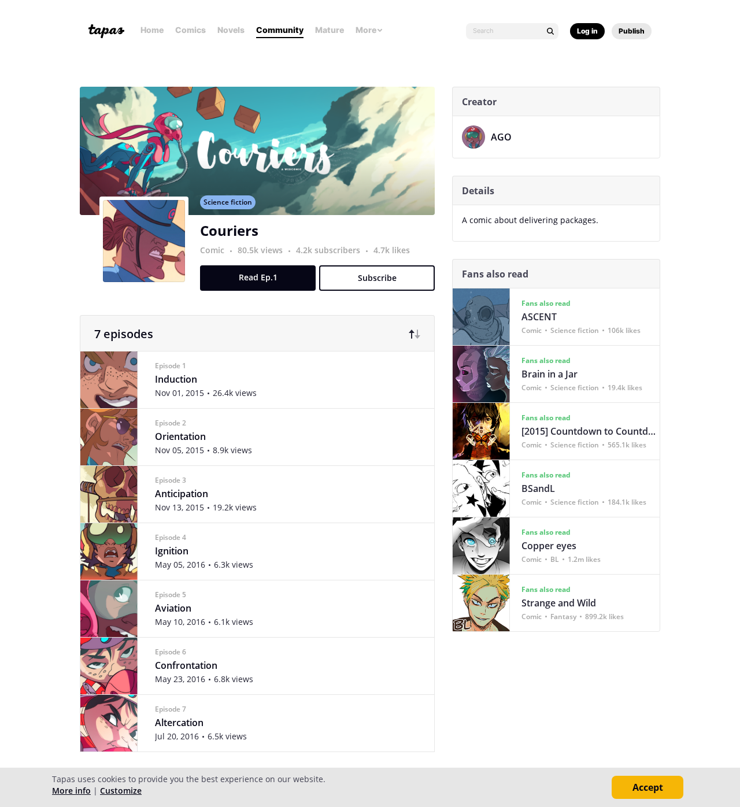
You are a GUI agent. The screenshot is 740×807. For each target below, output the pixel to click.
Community (280, 30)
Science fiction (228, 202)
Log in (587, 31)
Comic (212, 250)
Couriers (229, 230)
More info (71, 790)
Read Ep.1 (258, 277)
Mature (329, 30)
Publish (632, 31)
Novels (231, 30)
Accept (647, 787)
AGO (501, 137)
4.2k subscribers (329, 250)
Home (152, 30)
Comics (190, 30)
